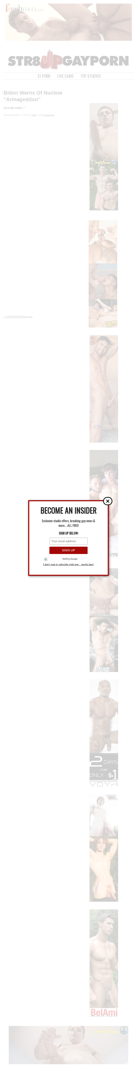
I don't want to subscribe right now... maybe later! (68, 564)
